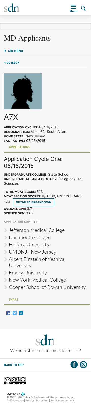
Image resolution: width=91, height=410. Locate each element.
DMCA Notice (15, 400)
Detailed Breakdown (33, 202)
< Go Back (12, 63)
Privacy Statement (37, 400)
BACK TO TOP (14, 365)
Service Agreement (62, 400)
